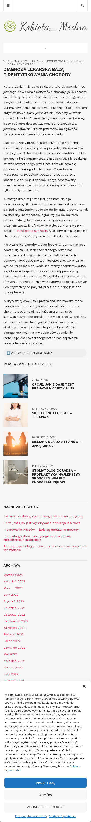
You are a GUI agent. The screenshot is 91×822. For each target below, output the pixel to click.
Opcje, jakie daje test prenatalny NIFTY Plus (53, 386)
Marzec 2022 (13, 667)
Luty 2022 (10, 674)
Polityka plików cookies (31, 816)
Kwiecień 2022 (14, 661)
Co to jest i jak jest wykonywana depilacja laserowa (41, 523)
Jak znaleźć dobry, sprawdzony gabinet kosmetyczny (43, 516)
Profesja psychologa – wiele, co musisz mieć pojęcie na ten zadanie (45, 548)
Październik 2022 (15, 621)
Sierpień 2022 (13, 634)
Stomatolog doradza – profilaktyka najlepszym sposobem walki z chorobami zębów (56, 476)
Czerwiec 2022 (14, 647)
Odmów (45, 795)
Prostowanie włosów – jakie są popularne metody (41, 529)
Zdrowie (77, 61)
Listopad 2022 (14, 614)
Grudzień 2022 (14, 608)
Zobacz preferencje (45, 807)
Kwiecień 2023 (14, 581)
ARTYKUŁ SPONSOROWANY (50, 61)
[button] (84, 686)
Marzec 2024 (13, 575)
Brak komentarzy (21, 64)
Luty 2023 (10, 594)
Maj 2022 (10, 654)
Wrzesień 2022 (14, 627)
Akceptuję (45, 783)
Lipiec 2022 (12, 641)
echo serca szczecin (32, 230)
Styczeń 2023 (13, 601)
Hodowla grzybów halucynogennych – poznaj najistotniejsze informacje (37, 537)
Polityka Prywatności (62, 816)
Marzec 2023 (13, 588)
